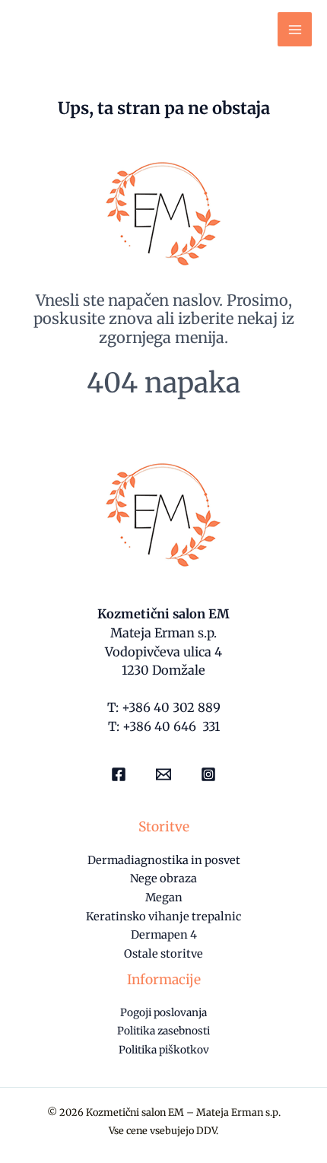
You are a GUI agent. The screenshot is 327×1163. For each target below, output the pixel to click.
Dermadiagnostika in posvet (163, 860)
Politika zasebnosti (163, 1031)
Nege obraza (163, 878)
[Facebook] (118, 774)
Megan (164, 897)
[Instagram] (208, 774)
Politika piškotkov (164, 1050)
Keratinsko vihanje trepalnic (163, 916)
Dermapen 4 (164, 935)
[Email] (163, 774)
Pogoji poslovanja (163, 1012)
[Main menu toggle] (295, 29)
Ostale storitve (163, 954)
